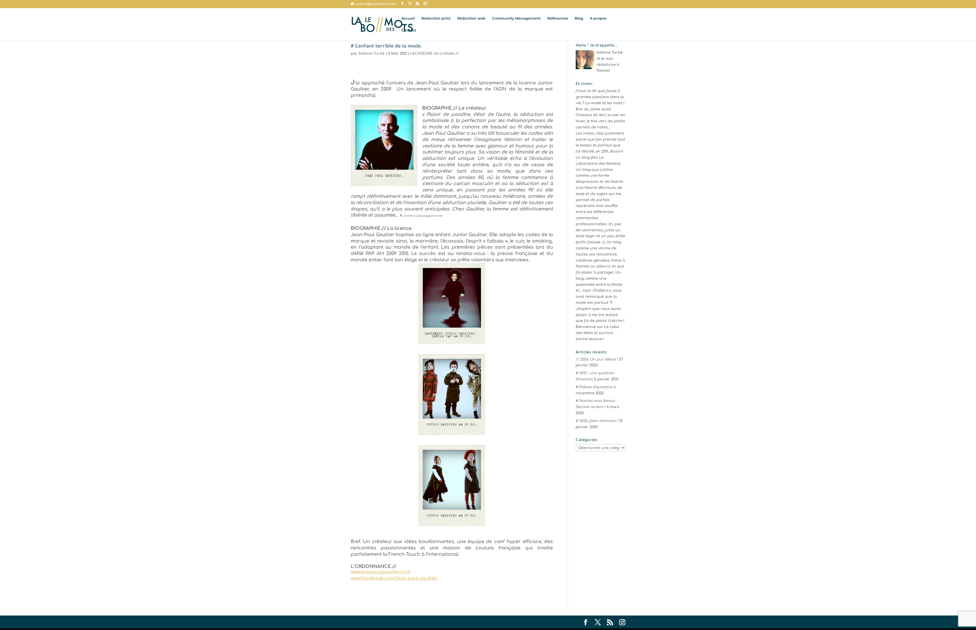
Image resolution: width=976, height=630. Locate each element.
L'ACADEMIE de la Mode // (434, 53)
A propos (598, 19)
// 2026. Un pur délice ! (597, 359)
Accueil (408, 19)
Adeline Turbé (371, 53)
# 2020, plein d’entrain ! (597, 421)
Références (557, 19)
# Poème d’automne (594, 387)
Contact (408, 30)
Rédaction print (436, 19)
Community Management (516, 19)
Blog (579, 19)
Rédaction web (471, 19)
